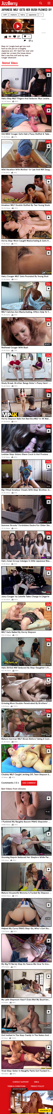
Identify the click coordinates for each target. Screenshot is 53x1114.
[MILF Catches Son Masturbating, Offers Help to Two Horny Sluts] (26, 296)
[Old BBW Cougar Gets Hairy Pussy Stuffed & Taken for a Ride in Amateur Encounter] (26, 118)
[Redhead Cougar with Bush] (26, 331)
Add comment (29, 783)
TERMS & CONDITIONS (16, 1086)
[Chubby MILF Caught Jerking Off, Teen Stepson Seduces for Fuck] (26, 758)
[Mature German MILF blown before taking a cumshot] (26, 723)
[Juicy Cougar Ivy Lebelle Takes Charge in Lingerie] (26, 580)
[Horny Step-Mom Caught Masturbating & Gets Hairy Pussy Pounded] (26, 224)
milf (5, 15)
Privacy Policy (37, 1086)
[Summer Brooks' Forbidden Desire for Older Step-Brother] (26, 509)
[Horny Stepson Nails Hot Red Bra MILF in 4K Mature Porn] (26, 402)
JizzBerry (9, 3)
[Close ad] (50, 1092)
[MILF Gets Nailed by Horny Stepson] (26, 616)
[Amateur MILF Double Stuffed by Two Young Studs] (26, 189)
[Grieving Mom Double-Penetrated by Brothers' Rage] (26, 687)
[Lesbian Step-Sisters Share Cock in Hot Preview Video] (26, 438)
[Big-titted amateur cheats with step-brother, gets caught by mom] (26, 473)
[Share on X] (29, 22)
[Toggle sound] (13, 1092)
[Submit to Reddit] (23, 22)
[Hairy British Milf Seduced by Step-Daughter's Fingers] (26, 651)
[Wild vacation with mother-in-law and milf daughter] (26, 153)
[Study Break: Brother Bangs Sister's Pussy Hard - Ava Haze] (26, 367)
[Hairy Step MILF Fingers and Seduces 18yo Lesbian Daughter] (26, 82)
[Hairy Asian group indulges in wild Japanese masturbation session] (26, 545)
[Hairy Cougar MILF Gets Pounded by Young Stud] (26, 260)
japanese (32, 15)
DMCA (36, 1082)
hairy (23, 15)
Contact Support (21, 1082)
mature (13, 15)
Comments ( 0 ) (9, 782)
